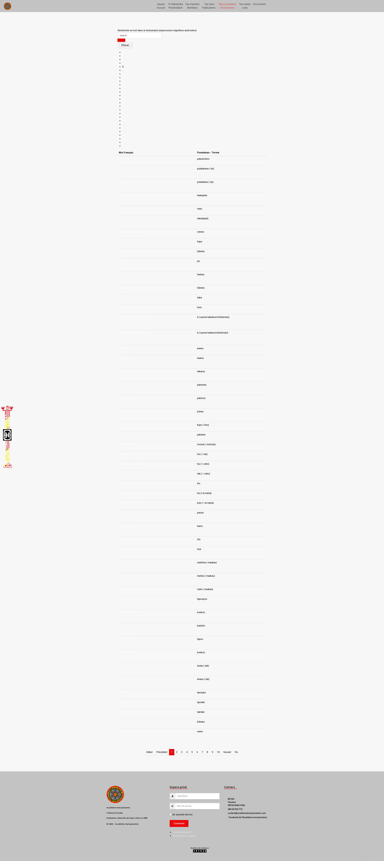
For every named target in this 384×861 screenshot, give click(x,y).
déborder (123, 731)
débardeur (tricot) (128, 444)
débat (122, 562)
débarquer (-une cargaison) (133, 463)
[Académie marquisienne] (7, 6)
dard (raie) (124, 307)
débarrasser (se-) (128, 512)
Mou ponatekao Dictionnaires (227, 6)
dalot (121, 168)
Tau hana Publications (209, 6)
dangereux (124, 261)
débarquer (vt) (126, 493)
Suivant (227, 752)
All (123, 52)
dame (122, 195)
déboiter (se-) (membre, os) (133, 721)
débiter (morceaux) (129, 599)
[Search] (121, 40)
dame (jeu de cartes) (129, 231)
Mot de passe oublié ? (184, 835)
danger (122, 241)
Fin (236, 752)
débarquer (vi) (126, 483)
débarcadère (125, 434)
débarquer (124, 454)
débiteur (123, 665)
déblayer (123, 712)
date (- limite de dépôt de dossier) (137, 317)
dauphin (123, 348)
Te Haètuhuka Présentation (175, 6)
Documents (259, 4)
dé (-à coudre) (126, 384)
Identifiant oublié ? (182, 832)
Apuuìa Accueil (161, 6)
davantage (124, 358)
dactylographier (127, 158)
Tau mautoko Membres (192, 6)
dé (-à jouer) (125, 424)
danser (122, 297)
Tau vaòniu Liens (245, 6)
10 (218, 752)
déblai (122, 692)
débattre (123, 589)
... (197, 172)
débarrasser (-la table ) (131, 502)
